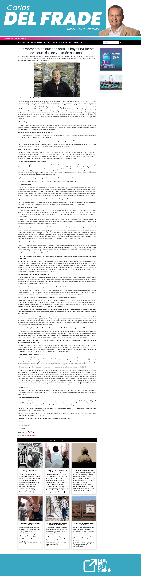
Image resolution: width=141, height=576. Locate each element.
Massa (69, 278)
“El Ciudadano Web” (35, 98)
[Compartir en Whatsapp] (32, 432)
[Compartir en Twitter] (30, 432)
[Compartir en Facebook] (28, 432)
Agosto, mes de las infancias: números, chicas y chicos (57, 524)
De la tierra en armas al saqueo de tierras (84, 524)
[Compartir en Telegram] (33, 432)
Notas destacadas (30, 435)
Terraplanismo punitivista (84, 470)
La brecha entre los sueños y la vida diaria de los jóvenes (57, 471)
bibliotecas (77, 319)
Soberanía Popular (51, 111)
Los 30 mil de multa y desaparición (30, 471)
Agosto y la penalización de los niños (30, 524)
